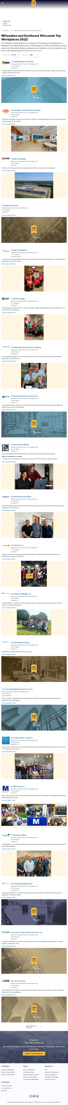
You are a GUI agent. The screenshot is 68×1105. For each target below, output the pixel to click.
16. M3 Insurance (18, 786)
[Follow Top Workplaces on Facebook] (30, 1096)
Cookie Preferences (56, 1102)
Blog (46, 1069)
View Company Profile (8, 75)
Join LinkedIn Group (6, 1088)
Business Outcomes (50, 1079)
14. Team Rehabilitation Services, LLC (17, 689)
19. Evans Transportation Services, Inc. (26, 932)
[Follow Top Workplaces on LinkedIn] (37, 1096)
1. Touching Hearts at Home (22, 62)
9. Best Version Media (20, 445)
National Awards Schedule (30, 1077)
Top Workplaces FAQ (28, 1072)
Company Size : (6, 55)
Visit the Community (6, 1085)
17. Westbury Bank (18, 835)
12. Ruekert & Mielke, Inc (21, 594)
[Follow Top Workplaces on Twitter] (34, 1096)
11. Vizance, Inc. (17, 545)
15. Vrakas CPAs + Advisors (22, 738)
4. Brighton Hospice (10, 205)
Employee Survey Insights (51, 1077)
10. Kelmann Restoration (21, 497)
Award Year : (25, 55)
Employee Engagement (51, 1074)
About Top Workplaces (29, 1069)
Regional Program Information (31, 1074)
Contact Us (4, 1090)
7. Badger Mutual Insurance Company (26, 347)
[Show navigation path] (11, 30)
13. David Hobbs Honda (20, 643)
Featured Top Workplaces (8, 1074)
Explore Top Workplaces (34, 1054)
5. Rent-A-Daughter (19, 250)
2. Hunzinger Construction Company (25, 110)
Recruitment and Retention (52, 1072)
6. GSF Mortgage (18, 299)
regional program (35, 51)
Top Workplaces (5, 30)
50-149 (13, 55)
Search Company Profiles (8, 1072)
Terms (45, 1102)
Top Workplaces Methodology (31, 1079)
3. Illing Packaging (18, 159)
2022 (31, 55)
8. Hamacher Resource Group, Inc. (24, 396)
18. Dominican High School (21, 884)
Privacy (49, 1102)
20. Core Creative (18, 981)
